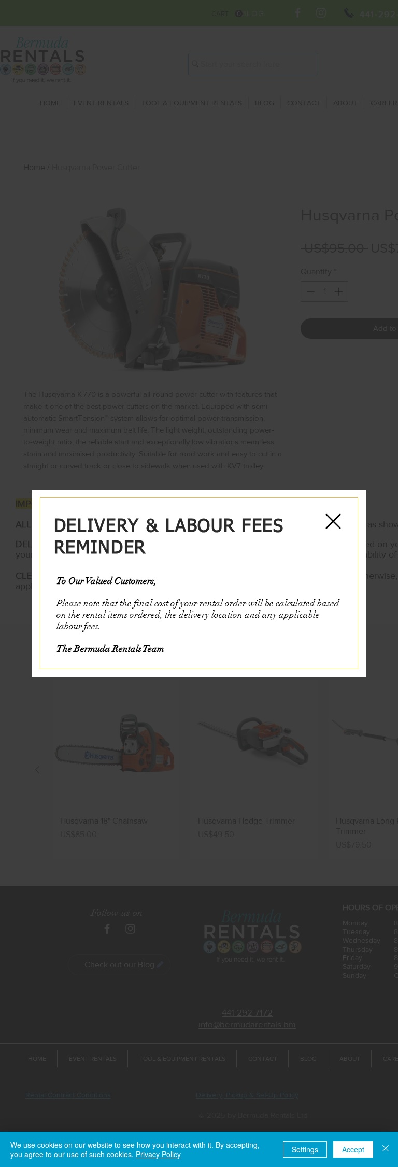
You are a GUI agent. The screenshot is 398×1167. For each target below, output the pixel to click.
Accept (353, 1149)
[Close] (385, 1149)
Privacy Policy (158, 1154)
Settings (305, 1149)
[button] (333, 521)
